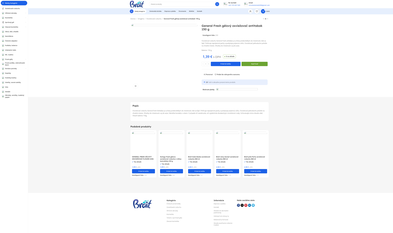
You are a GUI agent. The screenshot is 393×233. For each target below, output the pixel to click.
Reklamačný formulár (221, 220)
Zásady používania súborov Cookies (223, 224)
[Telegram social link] (253, 205)
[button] (143, 171)
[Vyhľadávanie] (217, 4)
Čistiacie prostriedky (174, 204)
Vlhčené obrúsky (172, 211)
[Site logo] (137, 4)
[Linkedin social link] (249, 205)
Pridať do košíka (225, 64)
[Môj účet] (250, 11)
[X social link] (242, 205)
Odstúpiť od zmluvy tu (221, 216)
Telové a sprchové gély (174, 218)
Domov (133, 19)
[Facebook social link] (238, 205)
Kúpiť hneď (254, 64)
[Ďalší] (268, 19)
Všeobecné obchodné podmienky (221, 211)
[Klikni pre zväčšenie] (135, 86)
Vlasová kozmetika (173, 221)
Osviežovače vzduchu (153, 19)
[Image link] (143, 204)
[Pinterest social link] (245, 205)
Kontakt (216, 207)
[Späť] (264, 19)
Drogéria (141, 19)
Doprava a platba (219, 204)
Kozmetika (170, 214)
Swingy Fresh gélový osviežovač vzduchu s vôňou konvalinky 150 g (170, 159)
